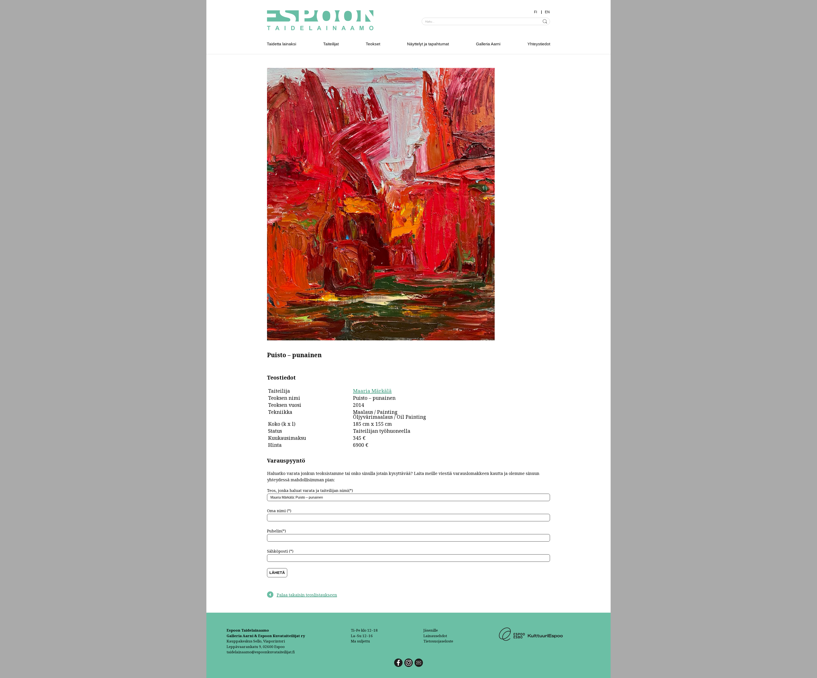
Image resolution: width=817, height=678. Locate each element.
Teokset (373, 44)
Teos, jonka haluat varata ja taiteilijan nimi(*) (310, 490)
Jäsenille (430, 630)
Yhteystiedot (538, 44)
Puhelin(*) (276, 530)
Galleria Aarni (488, 44)
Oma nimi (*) (279, 510)
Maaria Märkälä (372, 390)
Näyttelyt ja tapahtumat (428, 44)
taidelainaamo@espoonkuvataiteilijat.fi (261, 651)
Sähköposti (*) (280, 551)
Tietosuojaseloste (438, 641)
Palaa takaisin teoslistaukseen (307, 595)
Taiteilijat (331, 44)
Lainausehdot (435, 635)
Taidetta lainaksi (281, 44)
